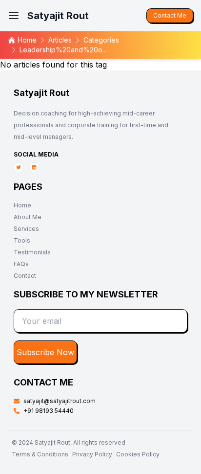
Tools (22, 240)
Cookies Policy (138, 454)
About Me (27, 217)
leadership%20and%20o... (63, 49)
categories (101, 40)
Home (22, 205)
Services (26, 228)
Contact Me (169, 15)
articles (60, 40)
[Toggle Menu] (13, 15)
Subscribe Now (45, 352)
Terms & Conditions (40, 454)
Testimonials (32, 252)
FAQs (21, 264)
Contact (25, 275)
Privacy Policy (92, 454)
